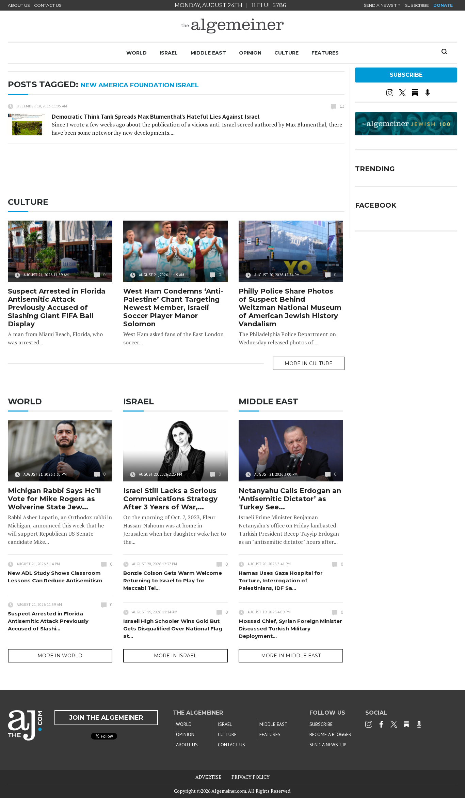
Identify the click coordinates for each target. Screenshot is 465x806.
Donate (443, 5)
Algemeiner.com (228, 791)
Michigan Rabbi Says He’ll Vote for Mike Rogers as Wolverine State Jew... (54, 499)
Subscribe (417, 5)
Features (325, 53)
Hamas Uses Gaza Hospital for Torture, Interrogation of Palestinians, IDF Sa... (281, 580)
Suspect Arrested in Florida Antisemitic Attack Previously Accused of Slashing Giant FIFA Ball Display (57, 307)
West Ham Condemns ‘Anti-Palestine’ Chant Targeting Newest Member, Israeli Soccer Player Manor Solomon (173, 307)
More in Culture (309, 363)
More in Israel (175, 656)
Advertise (208, 777)
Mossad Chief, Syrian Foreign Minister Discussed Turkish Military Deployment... (290, 628)
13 (342, 106)
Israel (169, 53)
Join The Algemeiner (106, 717)
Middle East (208, 53)
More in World (59, 656)
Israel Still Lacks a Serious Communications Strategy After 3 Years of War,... (170, 499)
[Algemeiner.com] (232, 26)
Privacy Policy (250, 777)
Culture (286, 53)
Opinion (250, 53)
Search (444, 51)
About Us (19, 5)
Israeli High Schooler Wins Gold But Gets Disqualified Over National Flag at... (172, 628)
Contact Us (47, 5)
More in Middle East (291, 656)
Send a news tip (382, 5)
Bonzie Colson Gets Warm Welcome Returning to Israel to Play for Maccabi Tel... (172, 580)
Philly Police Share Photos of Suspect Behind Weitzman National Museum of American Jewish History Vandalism (290, 307)
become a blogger (330, 734)
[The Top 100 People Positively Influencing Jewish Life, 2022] (406, 133)
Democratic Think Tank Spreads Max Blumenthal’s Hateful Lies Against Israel (155, 116)
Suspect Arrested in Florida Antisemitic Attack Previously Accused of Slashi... (48, 621)
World (136, 53)
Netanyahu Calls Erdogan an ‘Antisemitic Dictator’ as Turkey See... (290, 499)
